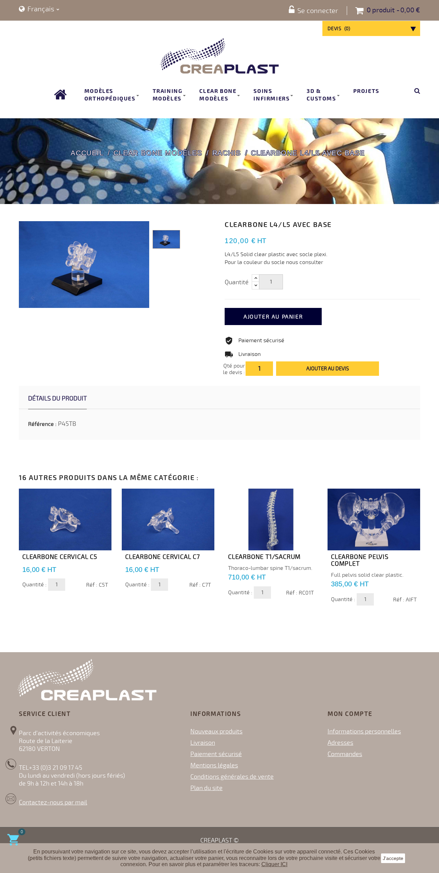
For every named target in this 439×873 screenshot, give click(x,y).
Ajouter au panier (273, 316)
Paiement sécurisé (216, 754)
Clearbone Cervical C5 (59, 557)
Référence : (42, 424)
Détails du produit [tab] (57, 398)
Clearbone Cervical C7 (162, 557)
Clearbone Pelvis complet (360, 560)
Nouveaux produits (216, 731)
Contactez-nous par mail (53, 802)
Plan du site (206, 788)
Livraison (202, 742)
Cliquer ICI (274, 864)
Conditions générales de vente (232, 776)
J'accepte (393, 858)
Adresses (340, 742)
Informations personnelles (364, 731)
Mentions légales (214, 765)
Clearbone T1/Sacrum (264, 557)
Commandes (345, 754)
